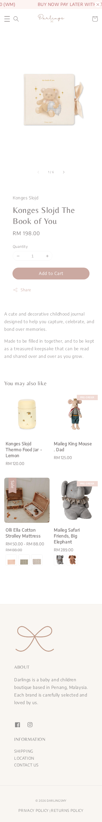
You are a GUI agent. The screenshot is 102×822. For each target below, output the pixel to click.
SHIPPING (23, 751)
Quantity (20, 246)
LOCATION (24, 758)
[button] (7, 19)
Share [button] (26, 289)
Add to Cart (51, 273)
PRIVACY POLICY (33, 810)
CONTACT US (26, 765)
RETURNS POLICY (67, 810)
